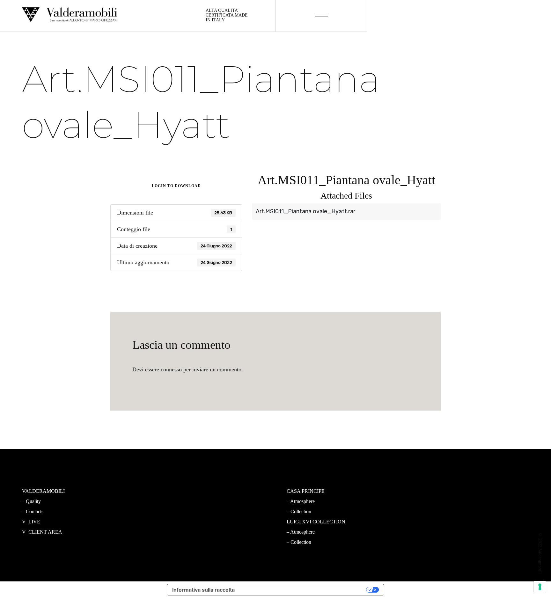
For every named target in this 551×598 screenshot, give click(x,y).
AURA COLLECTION (178, 521)
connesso (171, 369)
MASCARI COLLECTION (183, 491)
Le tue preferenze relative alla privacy (303, 590)
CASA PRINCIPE (306, 491)
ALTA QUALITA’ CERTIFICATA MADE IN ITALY (227, 15)
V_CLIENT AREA (42, 532)
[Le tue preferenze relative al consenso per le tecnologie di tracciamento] (540, 587)
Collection (168, 511)
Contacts (34, 511)
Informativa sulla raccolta (203, 590)
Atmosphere (170, 501)
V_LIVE (31, 521)
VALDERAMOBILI (43, 491)
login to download (176, 186)
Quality (33, 501)
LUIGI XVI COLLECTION (316, 521)
